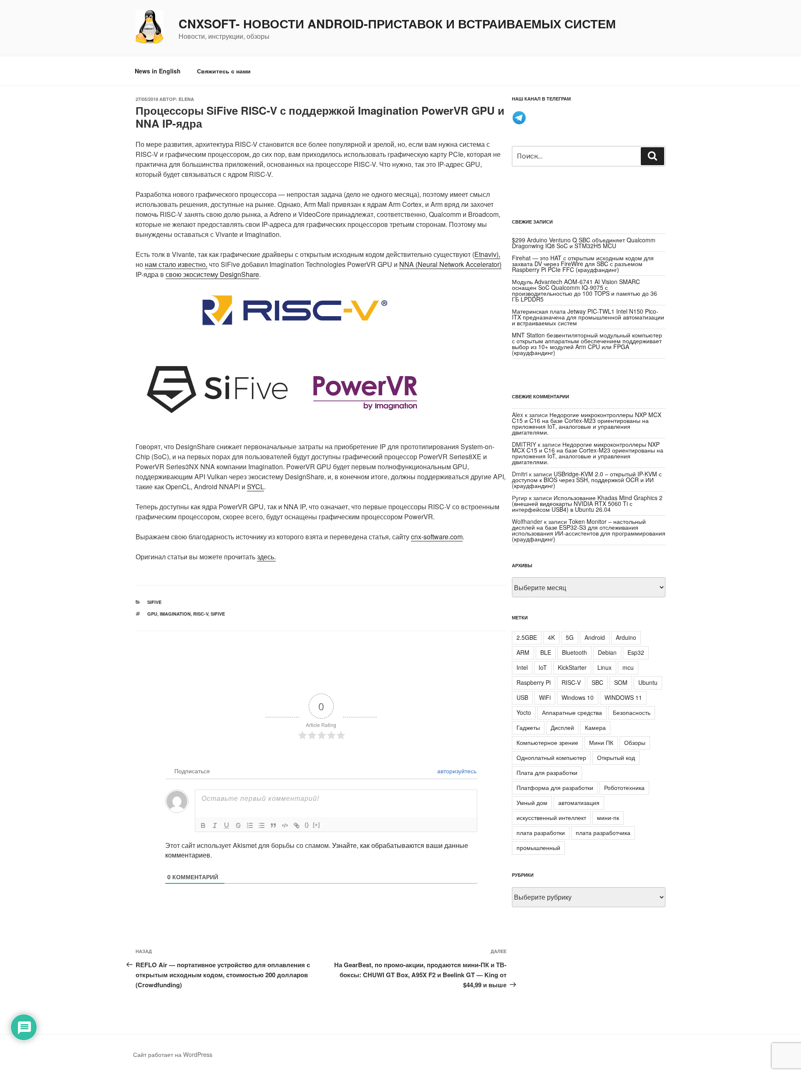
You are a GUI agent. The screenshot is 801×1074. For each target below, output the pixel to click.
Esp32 (635, 652)
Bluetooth (574, 652)
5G (570, 637)
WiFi (545, 697)
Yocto (523, 712)
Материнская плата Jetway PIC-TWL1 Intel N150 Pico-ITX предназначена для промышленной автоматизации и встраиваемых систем (588, 317)
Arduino (626, 637)
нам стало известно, (176, 264)
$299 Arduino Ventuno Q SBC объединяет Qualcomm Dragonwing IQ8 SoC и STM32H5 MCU (583, 243)
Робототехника (624, 787)
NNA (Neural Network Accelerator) (450, 264)
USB (522, 697)
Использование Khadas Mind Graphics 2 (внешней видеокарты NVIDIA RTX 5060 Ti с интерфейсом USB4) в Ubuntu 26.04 (587, 503)
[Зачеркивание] (238, 825)
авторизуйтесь (456, 771)
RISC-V (200, 614)
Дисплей (562, 727)
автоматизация (578, 802)
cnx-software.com (437, 536)
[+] (316, 825)
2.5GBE (526, 637)
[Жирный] (203, 825)
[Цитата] (273, 825)
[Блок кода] (285, 825)
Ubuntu (647, 682)
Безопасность (631, 712)
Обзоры (634, 742)
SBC (597, 682)
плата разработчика (603, 832)
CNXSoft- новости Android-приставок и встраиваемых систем (397, 23)
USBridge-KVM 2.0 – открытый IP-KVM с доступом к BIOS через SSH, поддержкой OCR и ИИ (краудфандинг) (587, 480)
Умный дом (531, 802)
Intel (522, 667)
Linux (604, 667)
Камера (595, 727)
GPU (152, 614)
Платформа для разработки (554, 787)
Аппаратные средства (572, 712)
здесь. (266, 556)
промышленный (538, 847)
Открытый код (616, 757)
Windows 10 (578, 697)
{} (307, 825)
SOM (620, 682)
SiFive (154, 602)
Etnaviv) (486, 254)
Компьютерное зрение (547, 742)
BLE (545, 652)
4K (551, 637)
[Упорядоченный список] (250, 825)
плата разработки (540, 832)
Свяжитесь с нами (224, 71)
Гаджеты (528, 727)
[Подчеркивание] (226, 825)
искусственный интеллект (551, 817)
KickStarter (572, 667)
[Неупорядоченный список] (261, 825)
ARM (522, 652)
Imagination (175, 614)
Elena (186, 99)
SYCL (255, 486)
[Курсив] (215, 825)
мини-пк (608, 817)
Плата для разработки (546, 772)
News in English (158, 71)
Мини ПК (601, 742)
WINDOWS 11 (623, 697)
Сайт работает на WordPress (172, 1054)
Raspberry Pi (533, 682)
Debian (607, 652)
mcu (628, 667)
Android (594, 637)
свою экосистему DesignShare (212, 274)
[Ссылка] (296, 825)
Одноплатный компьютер (551, 757)
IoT (543, 667)
